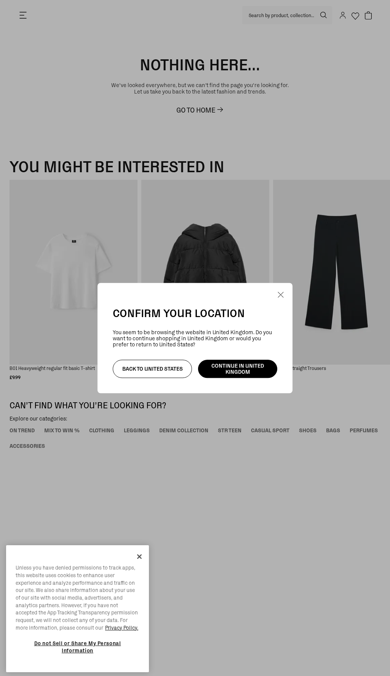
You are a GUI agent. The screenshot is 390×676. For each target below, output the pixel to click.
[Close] (139, 556)
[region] (77, 608)
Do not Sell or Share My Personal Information (77, 647)
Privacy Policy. (121, 627)
